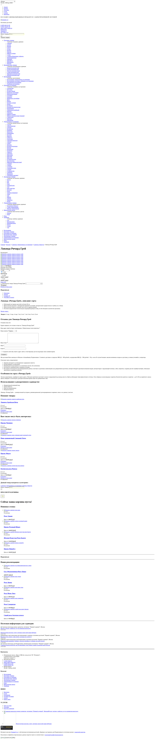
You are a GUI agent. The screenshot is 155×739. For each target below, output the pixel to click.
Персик (9, 52)
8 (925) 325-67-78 (5, 26)
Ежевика (9, 97)
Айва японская (11, 126)
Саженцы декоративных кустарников (22, 244)
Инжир (9, 50)
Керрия (9, 147)
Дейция (9, 142)
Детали (6, 294)
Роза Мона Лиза (9, 593)
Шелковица (10, 62)
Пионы (9, 213)
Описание (6, 293)
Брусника (9, 89)
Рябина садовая (11, 53)
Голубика (9, 95)
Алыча (9, 44)
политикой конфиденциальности (54, 735)
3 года (4, 272)
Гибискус (9, 137)
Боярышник (10, 133)
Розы (8, 214)
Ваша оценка (5, 331)
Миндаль (9, 158)
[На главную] (4, 19)
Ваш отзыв (4, 342)
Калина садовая (11, 102)
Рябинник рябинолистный (14, 162)
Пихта (9, 224)
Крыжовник (10, 108)
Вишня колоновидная (13, 68)
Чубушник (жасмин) (12, 175)
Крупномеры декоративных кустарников (18, 79)
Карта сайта (7, 699)
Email (3, 348)
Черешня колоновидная (13, 73)
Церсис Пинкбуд (9, 549)
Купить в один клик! (6, 287)
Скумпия (9, 166)
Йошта (9, 101)
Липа (8, 194)
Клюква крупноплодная (13, 107)
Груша (9, 49)
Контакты (6, 14)
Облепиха (10, 113)
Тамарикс (9, 172)
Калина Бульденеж (12, 146)
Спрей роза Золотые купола (14, 615)
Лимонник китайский (13, 110)
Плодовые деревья (9, 40)
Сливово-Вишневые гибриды (15, 56)
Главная (3, 244)
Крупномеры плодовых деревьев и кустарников (20, 81)
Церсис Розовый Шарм (12, 527)
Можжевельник (11, 223)
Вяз (8, 182)
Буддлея (9, 134)
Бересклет (10, 131)
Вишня (9, 46)
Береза (9, 179)
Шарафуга (10, 60)
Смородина (10, 117)
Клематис (9, 150)
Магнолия (10, 155)
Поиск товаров (5, 34)
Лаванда (9, 152)
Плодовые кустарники (10, 85)
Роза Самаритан (10, 604)
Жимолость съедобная (13, 98)
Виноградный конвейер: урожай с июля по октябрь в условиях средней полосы (23, 641)
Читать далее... (5, 311)
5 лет (3, 278)
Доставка (6, 10)
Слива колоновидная (13, 72)
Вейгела (9, 136)
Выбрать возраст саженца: (8, 269)
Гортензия (10, 139)
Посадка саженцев (9, 708)
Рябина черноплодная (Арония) (15, 116)
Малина (9, 111)
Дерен (8, 143)
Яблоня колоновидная (13, 75)
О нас (5, 11)
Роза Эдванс (8, 516)
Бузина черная (11, 91)
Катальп (9, 190)
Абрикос (9, 43)
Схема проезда (8, 661)
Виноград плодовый (12, 92)
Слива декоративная (12, 207)
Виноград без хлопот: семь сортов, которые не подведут (16, 636)
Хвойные (6, 217)
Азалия (9, 124)
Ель (8, 220)
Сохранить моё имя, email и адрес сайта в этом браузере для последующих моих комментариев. (29, 351)
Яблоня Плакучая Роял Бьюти (15, 538)
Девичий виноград (12, 140)
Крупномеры (7, 76)
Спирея (9, 169)
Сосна (8, 226)
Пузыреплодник (11, 159)
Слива (9, 55)
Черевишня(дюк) (11, 57)
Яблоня (9, 63)
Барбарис (9, 130)
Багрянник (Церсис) (12, 205)
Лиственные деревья (9, 176)
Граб (8, 184)
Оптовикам (7, 695)
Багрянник (10, 129)
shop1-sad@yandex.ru (6, 28)
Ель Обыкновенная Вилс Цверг (15, 571)
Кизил (9, 104)
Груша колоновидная (13, 69)
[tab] (79, 293)
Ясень (8, 201)
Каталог (8, 244)
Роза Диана (8, 582)
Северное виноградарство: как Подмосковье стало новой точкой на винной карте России (25, 645)
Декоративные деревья (10, 203)
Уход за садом (7, 705)
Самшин (9, 163)
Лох (8, 195)
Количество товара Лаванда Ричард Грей (14, 283)
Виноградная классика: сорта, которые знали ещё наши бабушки (18, 632)
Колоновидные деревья (10, 65)
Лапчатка (9, 153)
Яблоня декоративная (13, 208)
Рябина (9, 197)
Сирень (9, 165)
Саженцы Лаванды (39, 244)
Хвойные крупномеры (13, 84)
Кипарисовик (11, 221)
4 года (4, 275)
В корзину (3, 285)
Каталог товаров (5, 37)
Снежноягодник (11, 168)
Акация (9, 127)
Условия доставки (9, 696)
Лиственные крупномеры (14, 82)
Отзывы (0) (7, 296)
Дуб (8, 187)
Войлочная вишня (12, 94)
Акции (6, 7)
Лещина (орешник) (12, 192)
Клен (8, 191)
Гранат (9, 47)
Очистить (3, 282)
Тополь (9, 198)
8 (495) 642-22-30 (5, 25)
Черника (9, 118)
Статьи (6, 13)
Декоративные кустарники (11, 121)
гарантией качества (80, 732)
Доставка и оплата (9, 297)
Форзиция (10, 174)
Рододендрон (10, 160)
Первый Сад (14, 732)
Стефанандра (10, 171)
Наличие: (3, 267)
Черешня (9, 59)
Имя (2, 345)
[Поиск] (1, 36)
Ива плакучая (11, 188)
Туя (8, 227)
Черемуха (9, 200)
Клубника (10, 105)
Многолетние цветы (9, 210)
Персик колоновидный (13, 71)
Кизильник (10, 149)
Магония (9, 156)
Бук (8, 181)
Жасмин (9, 145)
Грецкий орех (11, 185)
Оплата (6, 8)
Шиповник (10, 120)
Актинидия (10, 88)
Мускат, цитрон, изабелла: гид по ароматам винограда (16, 628)
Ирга (8, 100)
